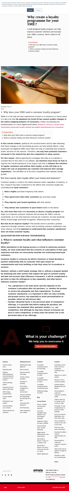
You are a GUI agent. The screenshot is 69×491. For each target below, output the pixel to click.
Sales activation (24, 369)
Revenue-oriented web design (25, 373)
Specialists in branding (23, 382)
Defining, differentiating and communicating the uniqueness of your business (8, 376)
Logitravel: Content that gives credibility (42, 422)
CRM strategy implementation (7, 393)
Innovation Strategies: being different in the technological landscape (41, 414)
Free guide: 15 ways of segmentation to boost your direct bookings (59, 408)
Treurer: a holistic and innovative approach (42, 406)
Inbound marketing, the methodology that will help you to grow (25, 397)
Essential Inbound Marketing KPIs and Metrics (59, 386)
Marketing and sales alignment (25, 366)
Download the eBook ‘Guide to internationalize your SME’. (60, 435)
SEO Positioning (24, 407)
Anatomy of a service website (60, 376)
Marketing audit (7, 369)
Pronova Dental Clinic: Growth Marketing (41, 427)
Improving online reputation (24, 404)
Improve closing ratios (7, 366)
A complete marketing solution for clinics (42, 379)
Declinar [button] (38, 10)
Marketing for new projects (8, 402)
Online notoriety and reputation (8, 411)
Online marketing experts (7, 383)
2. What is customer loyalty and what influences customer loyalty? (43, 50)
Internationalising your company (7, 406)
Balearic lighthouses (42, 454)
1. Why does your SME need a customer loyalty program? (42, 46)
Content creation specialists (24, 378)
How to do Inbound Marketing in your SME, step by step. (59, 416)
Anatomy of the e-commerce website (59, 380)
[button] (5, 487)
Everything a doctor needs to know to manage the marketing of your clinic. (59, 368)
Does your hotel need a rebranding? (59, 428)
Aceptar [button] (30, 10)
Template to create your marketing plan (60, 456)
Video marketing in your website (25, 411)
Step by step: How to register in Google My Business (60, 450)
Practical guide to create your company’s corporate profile (60, 393)
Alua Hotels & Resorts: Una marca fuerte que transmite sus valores (43, 448)
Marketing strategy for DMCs (42, 392)
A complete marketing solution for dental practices (42, 386)
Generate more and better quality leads (8, 388)
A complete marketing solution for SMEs (42, 373)
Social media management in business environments (24, 389)
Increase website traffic (7, 397)
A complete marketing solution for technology (42, 366)
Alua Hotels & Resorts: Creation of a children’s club (42, 440)
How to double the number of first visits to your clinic (60, 422)
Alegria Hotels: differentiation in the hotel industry (43, 434)
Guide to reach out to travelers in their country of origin (59, 401)
